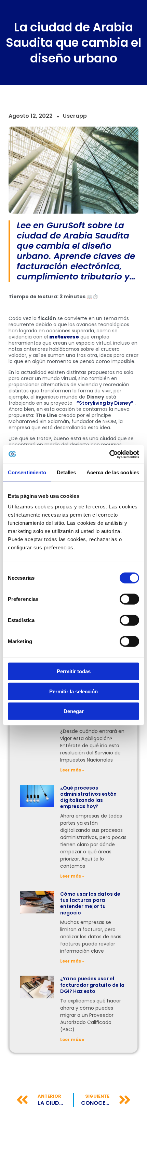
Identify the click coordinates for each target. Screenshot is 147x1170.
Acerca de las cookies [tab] (112, 472)
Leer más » (72, 770)
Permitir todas (74, 671)
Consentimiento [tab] (27, 472)
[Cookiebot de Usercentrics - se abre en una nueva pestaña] (109, 454)
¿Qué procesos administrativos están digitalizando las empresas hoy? (88, 797)
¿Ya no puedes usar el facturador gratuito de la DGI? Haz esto (92, 984)
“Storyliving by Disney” (105, 403)
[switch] (129, 599)
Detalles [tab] (66, 472)
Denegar (74, 711)
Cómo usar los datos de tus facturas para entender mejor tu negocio (90, 903)
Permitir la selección (73, 691)
